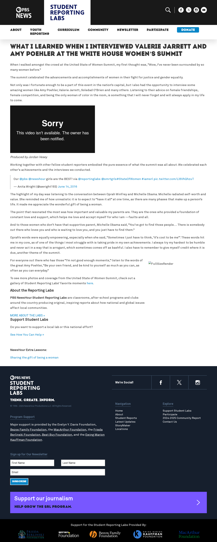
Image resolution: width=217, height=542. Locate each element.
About (16, 30)
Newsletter (127, 30)
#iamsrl (147, 179)
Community (98, 30)
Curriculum (68, 30)
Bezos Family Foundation (28, 429)
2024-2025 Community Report (182, 418)
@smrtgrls (109, 179)
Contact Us (170, 421)
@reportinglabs (89, 179)
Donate (188, 30)
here (90, 283)
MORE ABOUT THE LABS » (27, 315)
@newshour (36, 179)
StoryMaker (122, 425)
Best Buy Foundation (57, 434)
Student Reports (126, 418)
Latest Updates (125, 421)
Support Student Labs (177, 410)
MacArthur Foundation (70, 429)
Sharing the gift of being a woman (34, 357)
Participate (158, 30)
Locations (121, 429)
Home (119, 410)
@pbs (23, 179)
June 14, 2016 (67, 186)
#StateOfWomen (129, 179)
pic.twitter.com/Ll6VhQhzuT (174, 179)
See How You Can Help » (27, 334)
